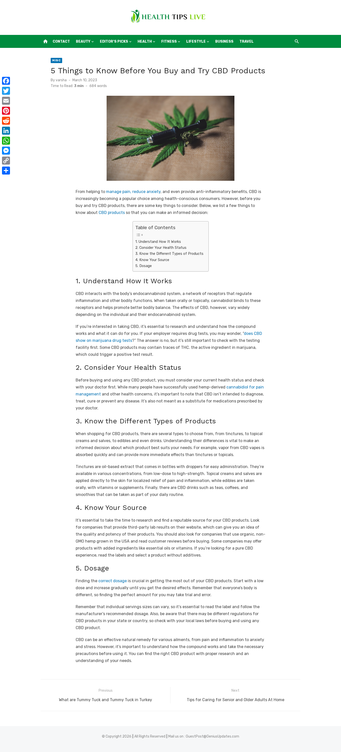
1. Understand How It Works (158, 241)
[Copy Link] (6, 161)
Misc (56, 60)
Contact (61, 41)
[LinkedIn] (6, 131)
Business (224, 41)
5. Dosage (143, 266)
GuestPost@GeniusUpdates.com (212, 736)
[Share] (6, 171)
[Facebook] (6, 81)
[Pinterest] (6, 111)
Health (145, 41)
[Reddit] (6, 121)
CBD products (112, 212)
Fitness (169, 41)
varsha (61, 80)
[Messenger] (6, 151)
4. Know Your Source (152, 260)
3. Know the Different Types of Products (169, 253)
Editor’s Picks (114, 41)
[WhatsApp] (6, 141)
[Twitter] (6, 91)
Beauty (83, 41)
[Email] (6, 101)
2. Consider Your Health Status (160, 247)
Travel (246, 41)
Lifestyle (196, 41)
